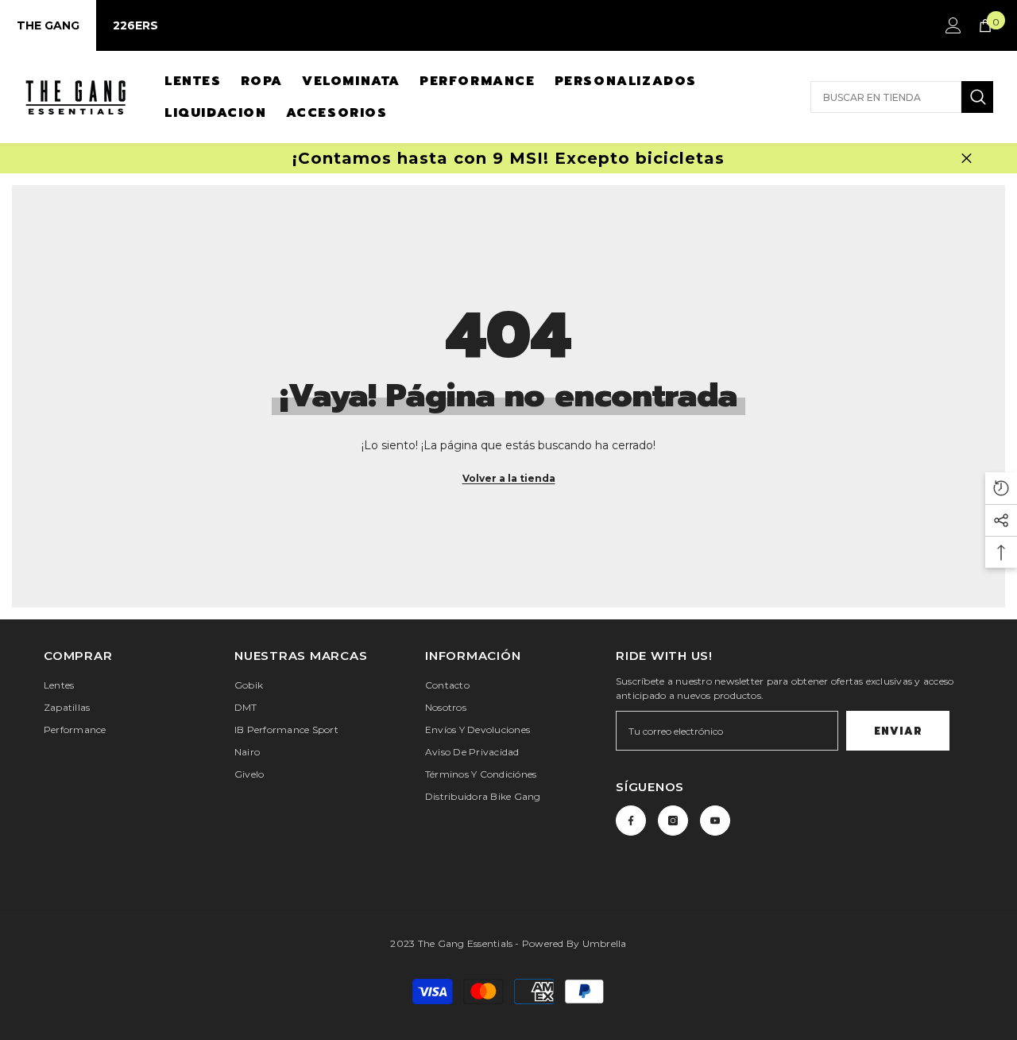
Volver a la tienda (508, 478)
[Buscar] (901, 97)
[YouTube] (715, 820)
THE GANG (48, 25)
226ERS (135, 25)
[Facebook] (631, 820)
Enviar (898, 731)
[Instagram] (673, 820)
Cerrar (966, 158)
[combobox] (885, 97)
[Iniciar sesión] (953, 25)
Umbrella (604, 943)
